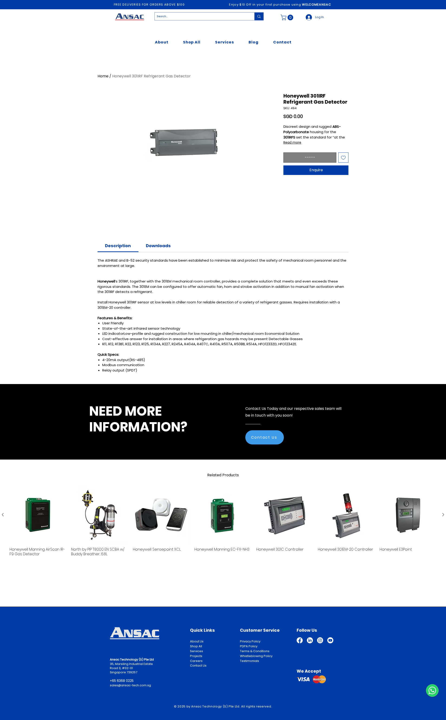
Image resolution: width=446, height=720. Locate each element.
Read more (292, 142)
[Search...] (258, 16)
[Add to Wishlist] (343, 157)
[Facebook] (300, 640)
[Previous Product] (3, 514)
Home (103, 76)
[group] (223, 523)
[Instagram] (320, 640)
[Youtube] (330, 640)
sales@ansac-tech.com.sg (130, 685)
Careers (196, 661)
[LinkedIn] (310, 640)
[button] (288, 17)
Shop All (196, 646)
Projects (196, 656)
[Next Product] (443, 514)
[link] (118, 246)
